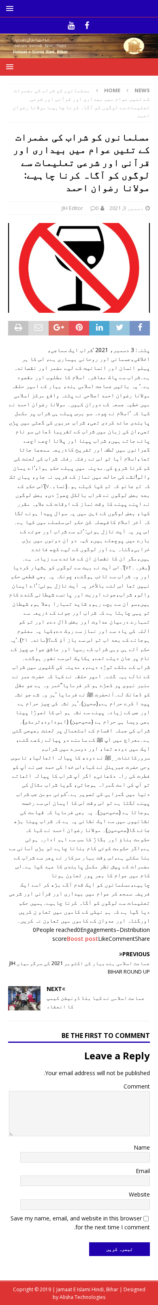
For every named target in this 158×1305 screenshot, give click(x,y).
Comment (137, 1086)
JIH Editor (72, 208)
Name (142, 1147)
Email (143, 1171)
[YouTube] (71, 25)
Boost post (82, 938)
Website (139, 1194)
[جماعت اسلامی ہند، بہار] (79, 53)
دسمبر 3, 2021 (126, 208)
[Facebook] (87, 25)
